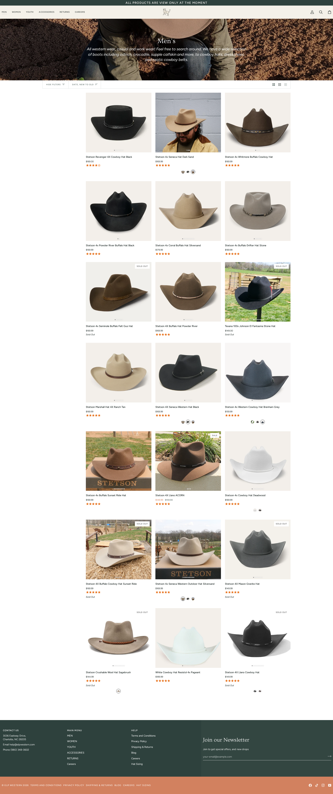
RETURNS (72, 758)
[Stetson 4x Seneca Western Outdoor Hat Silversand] (188, 549)
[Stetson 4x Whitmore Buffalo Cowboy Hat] (258, 122)
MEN (70, 735)
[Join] (328, 756)
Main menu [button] (74, 730)
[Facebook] (310, 785)
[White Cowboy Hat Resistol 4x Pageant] (188, 638)
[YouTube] (329, 785)
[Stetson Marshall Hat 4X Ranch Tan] (118, 372)
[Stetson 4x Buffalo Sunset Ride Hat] (118, 461)
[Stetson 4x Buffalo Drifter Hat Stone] (258, 211)
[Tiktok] (316, 785)
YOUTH (71, 747)
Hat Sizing (137, 764)
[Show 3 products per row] (280, 85)
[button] (5, 12)
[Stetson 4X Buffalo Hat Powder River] (188, 292)
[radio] (183, 172)
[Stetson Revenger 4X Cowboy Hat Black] (118, 122)
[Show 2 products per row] (274, 85)
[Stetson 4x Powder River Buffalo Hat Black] (118, 211)
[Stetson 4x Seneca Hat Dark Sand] (188, 122)
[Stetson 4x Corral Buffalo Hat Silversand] (188, 211)
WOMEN (72, 741)
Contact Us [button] (11, 730)
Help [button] (134, 730)
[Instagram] (323, 785)
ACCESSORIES (75, 752)
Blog (133, 752)
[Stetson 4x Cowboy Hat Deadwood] (258, 461)
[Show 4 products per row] (287, 85)
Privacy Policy (139, 741)
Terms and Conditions (143, 735)
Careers (71, 764)
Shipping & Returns (142, 747)
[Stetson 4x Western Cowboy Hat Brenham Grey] (258, 372)
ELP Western (13, 785)
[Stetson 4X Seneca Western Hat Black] (188, 372)
